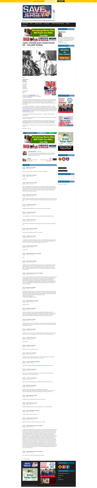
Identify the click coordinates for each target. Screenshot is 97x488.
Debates (67, 23)
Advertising (24, 25)
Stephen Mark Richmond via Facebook (33, 253)
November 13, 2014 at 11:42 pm (30, 320)
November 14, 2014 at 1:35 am (29, 330)
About (31, 23)
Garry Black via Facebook (31, 329)
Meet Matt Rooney (38, 23)
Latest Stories (25, 23)
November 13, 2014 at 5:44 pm (29, 183)
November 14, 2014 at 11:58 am (30, 396)
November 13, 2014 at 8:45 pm (29, 229)
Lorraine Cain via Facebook (31, 378)
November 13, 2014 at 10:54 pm (30, 274)
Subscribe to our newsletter (62, 184)
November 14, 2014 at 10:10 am (30, 370)
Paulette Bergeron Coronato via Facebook (34, 273)
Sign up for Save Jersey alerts (38, 1)
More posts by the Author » (62, 42)
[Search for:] (66, 178)
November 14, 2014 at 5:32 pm (29, 419)
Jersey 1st (59, 477)
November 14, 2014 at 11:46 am (30, 386)
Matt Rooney (33, 47)
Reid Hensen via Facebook (31, 385)
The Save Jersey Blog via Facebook (33, 361)
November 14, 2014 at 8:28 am (29, 346)
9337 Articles (39, 151)
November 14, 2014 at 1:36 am (29, 339)
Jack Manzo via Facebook (31, 236)
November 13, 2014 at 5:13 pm (29, 168)
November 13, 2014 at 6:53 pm (29, 205)
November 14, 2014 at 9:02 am (29, 354)
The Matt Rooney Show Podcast (57, 23)
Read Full (61, 41)
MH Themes (35, 485)
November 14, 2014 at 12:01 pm (30, 404)
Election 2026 (46, 23)
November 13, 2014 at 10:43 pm (30, 262)
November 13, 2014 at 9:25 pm (29, 237)
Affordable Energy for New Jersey (63, 473)
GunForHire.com (60, 475)
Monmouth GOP (60, 479)
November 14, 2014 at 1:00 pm (30, 411)
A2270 (29, 96)
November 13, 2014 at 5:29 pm (29, 176)
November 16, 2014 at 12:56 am (30, 426)
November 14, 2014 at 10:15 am (30, 379)
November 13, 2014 (27, 47)
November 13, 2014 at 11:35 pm (30, 288)
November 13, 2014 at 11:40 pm (30, 309)
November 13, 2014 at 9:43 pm (29, 254)
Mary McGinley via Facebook (31, 246)
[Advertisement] (36, 85)
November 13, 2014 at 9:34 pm (29, 247)
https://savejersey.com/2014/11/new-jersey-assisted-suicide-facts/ (41, 365)
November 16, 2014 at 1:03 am (29, 452)
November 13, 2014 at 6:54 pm (29, 213)
